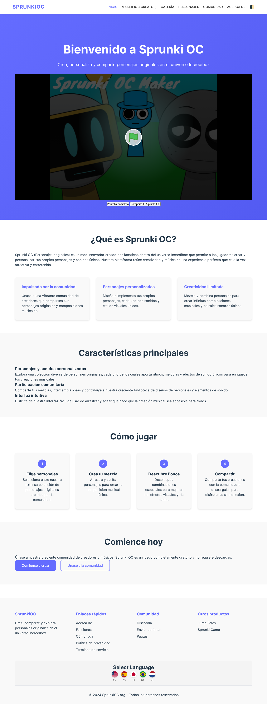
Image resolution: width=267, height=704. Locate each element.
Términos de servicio (92, 650)
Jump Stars (207, 623)
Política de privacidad (93, 643)
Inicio (113, 7)
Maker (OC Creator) (139, 7)
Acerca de (236, 7)
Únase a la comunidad (85, 565)
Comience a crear (35, 565)
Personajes (188, 7)
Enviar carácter (149, 630)
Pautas (142, 636)
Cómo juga (84, 636)
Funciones (84, 630)
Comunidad (213, 7)
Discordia (144, 623)
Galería (167, 7)
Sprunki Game (209, 630)
